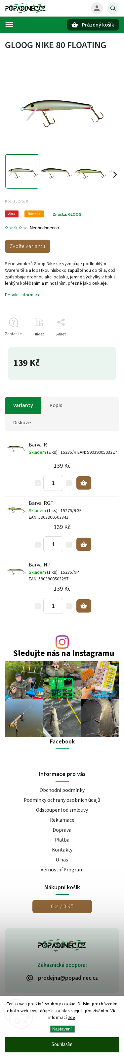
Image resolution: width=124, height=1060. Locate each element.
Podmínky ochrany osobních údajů (62, 800)
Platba (62, 840)
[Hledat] (113, 8)
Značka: (67, 214)
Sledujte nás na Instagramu (63, 653)
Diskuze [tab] (22, 422)
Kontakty (62, 850)
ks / (62, 906)
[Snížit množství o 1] (38, 483)
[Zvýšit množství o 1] (69, 483)
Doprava (62, 830)
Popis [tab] (56, 405)
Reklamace (62, 820)
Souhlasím (62, 1044)
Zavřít (99, 346)
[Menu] (9, 24)
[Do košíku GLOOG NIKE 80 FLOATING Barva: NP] (83, 606)
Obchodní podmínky (62, 790)
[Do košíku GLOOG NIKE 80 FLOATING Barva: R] (83, 483)
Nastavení (62, 1029)
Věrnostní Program (62, 869)
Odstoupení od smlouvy (62, 810)
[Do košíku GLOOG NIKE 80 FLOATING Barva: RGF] (83, 544)
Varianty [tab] (23, 405)
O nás (62, 859)
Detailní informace (23, 295)
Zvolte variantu (27, 246)
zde (71, 1018)
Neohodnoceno (44, 228)
